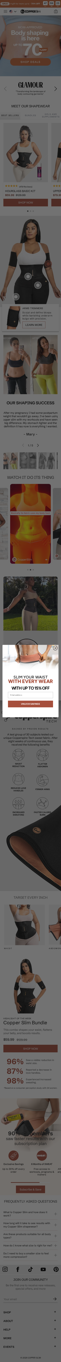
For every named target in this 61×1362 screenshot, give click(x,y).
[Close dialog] (55, 648)
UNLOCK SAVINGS (30, 703)
